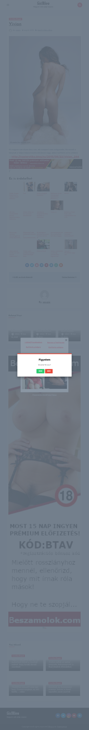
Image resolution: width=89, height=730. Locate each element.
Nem (48, 371)
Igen (40, 371)
